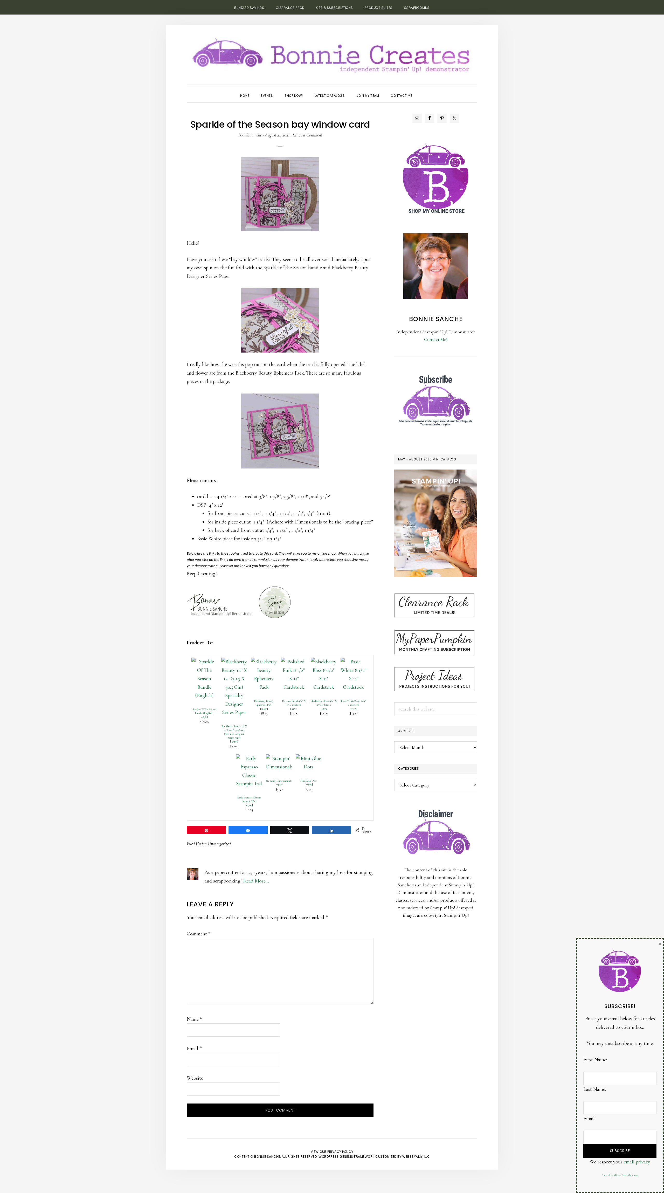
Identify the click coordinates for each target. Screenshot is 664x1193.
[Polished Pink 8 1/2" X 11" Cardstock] (294, 662)
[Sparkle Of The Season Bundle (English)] (204, 662)
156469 (264, 708)
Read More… (256, 881)
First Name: (595, 1060)
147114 (249, 805)
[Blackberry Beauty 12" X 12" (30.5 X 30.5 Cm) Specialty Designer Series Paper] (234, 662)
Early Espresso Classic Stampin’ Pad (249, 799)
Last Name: (594, 1089)
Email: (589, 1118)
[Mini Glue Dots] (309, 758)
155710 (294, 708)
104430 (278, 784)
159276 (353, 708)
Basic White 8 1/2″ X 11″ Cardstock (353, 702)
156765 (204, 717)
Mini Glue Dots (308, 780)
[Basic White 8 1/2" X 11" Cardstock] (353, 662)
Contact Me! (435, 339)
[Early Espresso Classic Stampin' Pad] (249, 758)
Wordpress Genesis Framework (347, 1156)
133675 (324, 708)
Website (195, 1078)
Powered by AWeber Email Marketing (620, 1175)
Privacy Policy (340, 1151)
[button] (424, 91)
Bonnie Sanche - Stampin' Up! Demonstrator (332, 53)
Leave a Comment (307, 135)
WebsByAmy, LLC (416, 1156)
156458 (234, 741)
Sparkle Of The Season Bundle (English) (204, 711)
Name (194, 1019)
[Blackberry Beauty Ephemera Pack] (264, 662)
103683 (309, 784)
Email (194, 1048)
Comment (198, 934)
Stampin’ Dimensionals (279, 780)
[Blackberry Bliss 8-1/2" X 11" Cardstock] (324, 662)
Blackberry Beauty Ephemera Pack (264, 702)
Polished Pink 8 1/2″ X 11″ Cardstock (294, 702)
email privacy (637, 1162)
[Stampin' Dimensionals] (279, 758)
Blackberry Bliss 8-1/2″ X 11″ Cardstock (324, 702)
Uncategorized (219, 843)
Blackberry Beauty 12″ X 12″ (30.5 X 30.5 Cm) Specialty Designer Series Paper (234, 732)
